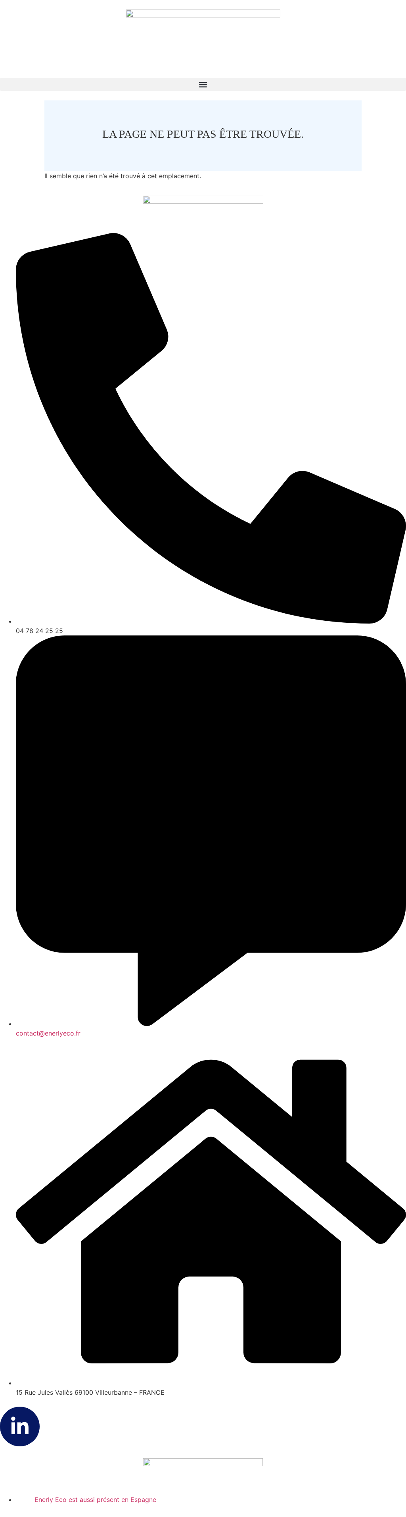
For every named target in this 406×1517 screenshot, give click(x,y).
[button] (203, 84)
